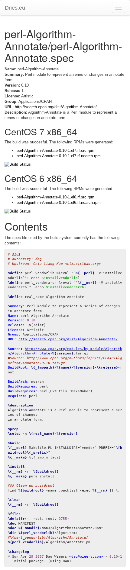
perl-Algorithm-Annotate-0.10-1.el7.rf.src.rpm (55, 150)
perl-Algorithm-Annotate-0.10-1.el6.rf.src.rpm (55, 197)
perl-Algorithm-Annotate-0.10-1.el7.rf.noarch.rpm (59, 156)
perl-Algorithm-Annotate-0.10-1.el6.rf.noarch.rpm (59, 202)
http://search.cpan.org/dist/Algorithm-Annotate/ (56, 107)
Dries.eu (15, 8)
